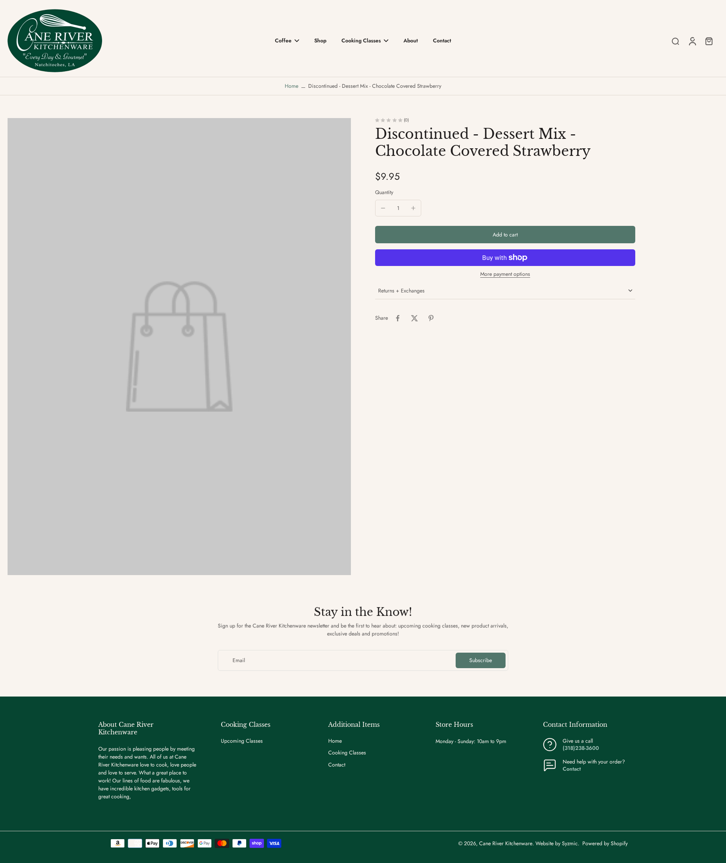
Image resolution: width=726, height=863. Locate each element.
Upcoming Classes (242, 741)
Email (239, 660)
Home (291, 86)
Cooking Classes (347, 752)
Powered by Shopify (605, 843)
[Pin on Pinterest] (431, 318)
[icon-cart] (708, 40)
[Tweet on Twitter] (414, 318)
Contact (336, 764)
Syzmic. (570, 843)
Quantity (384, 192)
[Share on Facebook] (397, 318)
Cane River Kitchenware (505, 843)
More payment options (505, 274)
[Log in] (692, 40)
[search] (675, 40)
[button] (505, 234)
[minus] (383, 208)
